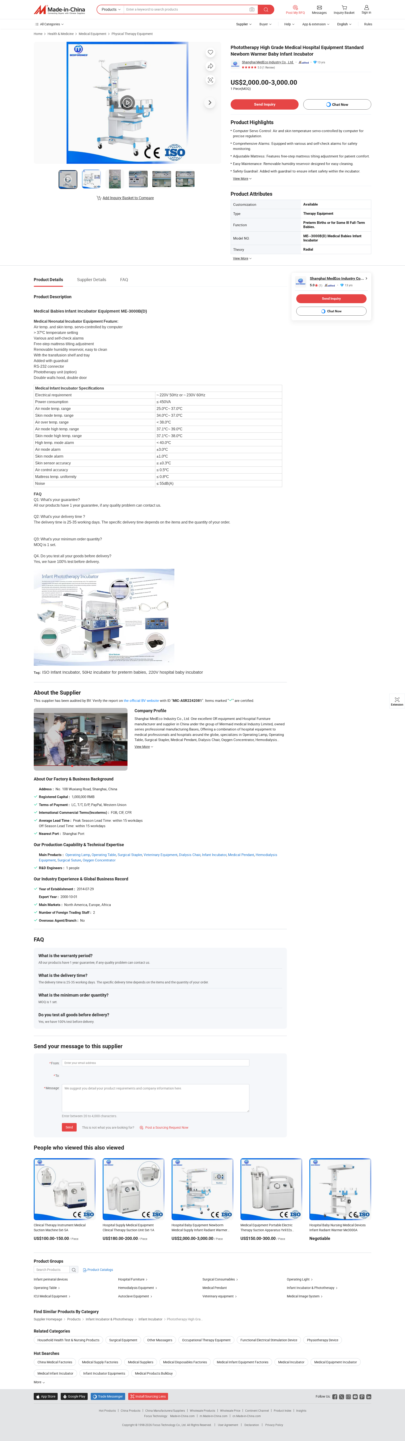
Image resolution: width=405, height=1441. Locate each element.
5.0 (316, 285)
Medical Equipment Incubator (335, 1362)
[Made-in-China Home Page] (59, 10)
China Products (130, 1410)
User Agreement (228, 1425)
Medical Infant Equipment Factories (242, 1362)
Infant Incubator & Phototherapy (311, 1287)
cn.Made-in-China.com (246, 1416)
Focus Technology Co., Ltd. (170, 1425)
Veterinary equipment (218, 1296)
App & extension (314, 24)
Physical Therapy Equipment (132, 33)
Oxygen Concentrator (99, 860)
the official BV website (141, 700)
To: (57, 1075)
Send (69, 1127)
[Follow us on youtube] (355, 1396)
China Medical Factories (55, 1362)
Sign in (366, 12)
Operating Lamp (77, 854)
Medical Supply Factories (100, 1362)
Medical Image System (303, 1296)
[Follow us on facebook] (334, 1396)
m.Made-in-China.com (214, 1416)
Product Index (282, 1410)
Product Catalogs (100, 1269)
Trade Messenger (108, 1396)
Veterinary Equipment (160, 854)
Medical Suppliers (140, 1362)
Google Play (74, 1396)
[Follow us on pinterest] (362, 1396)
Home (38, 33)
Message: (53, 1088)
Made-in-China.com (182, 1416)
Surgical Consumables (218, 1279)
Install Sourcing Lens (150, 1396)
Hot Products (107, 1410)
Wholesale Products (202, 1410)
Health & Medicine (61, 33)
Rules (368, 24)
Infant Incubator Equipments (104, 1373)
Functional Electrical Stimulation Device (268, 1340)
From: (55, 1063)
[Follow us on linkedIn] (368, 1396)
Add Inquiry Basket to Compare (128, 197)
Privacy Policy (274, 1425)
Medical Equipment (92, 33)
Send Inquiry (264, 104)
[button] (252, 9)
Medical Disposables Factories (185, 1362)
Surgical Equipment (123, 1340)
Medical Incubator (291, 1362)
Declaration (251, 1425)
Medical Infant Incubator (55, 1373)
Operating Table (104, 854)
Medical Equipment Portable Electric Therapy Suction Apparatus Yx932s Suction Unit (266, 1230)
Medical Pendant (241, 854)
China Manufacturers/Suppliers (165, 1410)
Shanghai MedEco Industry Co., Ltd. (268, 62)
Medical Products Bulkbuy (154, 1373)
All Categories (50, 24)
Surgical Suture (69, 860)
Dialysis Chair (189, 854)
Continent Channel (257, 1410)
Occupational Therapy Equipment (206, 1340)
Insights (301, 1410)
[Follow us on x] (341, 1396)
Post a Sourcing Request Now (164, 1127)
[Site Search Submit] (266, 9)
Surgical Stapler (130, 854)
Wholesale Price (230, 1410)
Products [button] (109, 9)
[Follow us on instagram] (348, 1396)
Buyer (263, 24)
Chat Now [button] (340, 104)
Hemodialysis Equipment (136, 1287)
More (38, 1382)
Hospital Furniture (131, 1279)
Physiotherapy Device (322, 1340)
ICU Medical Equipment (51, 1296)
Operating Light (298, 1279)
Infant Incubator (214, 854)
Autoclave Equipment (133, 1296)
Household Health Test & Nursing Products (68, 1340)
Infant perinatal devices (51, 1279)
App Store (45, 1396)
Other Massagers (159, 1340)
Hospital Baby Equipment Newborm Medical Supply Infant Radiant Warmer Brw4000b (199, 1230)
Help (287, 24)
